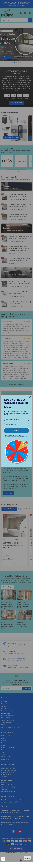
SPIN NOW (16, 430)
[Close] (30, 397)
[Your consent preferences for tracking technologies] (3, 859)
